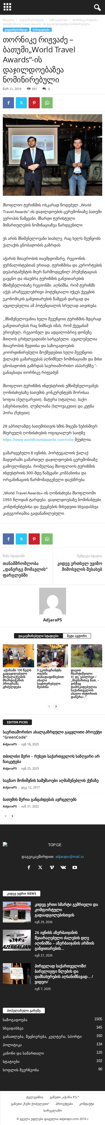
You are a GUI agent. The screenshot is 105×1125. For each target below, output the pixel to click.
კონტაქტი (86, 1104)
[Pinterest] (34, 102)
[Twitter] (21, 102)
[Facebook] (8, 102)
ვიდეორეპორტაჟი (32, 20)
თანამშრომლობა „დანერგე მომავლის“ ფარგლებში (25, 569)
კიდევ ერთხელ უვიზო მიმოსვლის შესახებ (79, 566)
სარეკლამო (52, 1110)
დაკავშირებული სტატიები (38, 636)
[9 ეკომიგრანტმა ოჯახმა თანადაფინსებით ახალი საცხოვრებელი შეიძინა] (52, 655)
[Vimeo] (53, 868)
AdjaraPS (52, 620)
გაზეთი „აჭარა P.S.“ (64, 1097)
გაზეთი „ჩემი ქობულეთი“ (30, 1104)
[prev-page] (49, 706)
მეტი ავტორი (77, 636)
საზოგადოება (58, 20)
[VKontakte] (64, 868)
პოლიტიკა (12, 1045)
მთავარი (8, 20)
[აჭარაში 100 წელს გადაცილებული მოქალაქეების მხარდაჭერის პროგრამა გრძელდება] (18, 655)
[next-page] (56, 706)
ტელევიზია (34, 1097)
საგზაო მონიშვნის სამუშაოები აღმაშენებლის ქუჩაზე (51, 780)
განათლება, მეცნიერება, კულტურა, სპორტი (42, 1036)
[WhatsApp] (47, 102)
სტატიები (11, 1062)
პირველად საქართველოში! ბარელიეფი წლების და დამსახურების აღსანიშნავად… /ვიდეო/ (64, 973)
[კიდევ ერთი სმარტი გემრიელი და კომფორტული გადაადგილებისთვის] (17, 912)
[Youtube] (75, 868)
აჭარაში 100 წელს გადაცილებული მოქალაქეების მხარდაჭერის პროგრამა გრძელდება (17, 678)
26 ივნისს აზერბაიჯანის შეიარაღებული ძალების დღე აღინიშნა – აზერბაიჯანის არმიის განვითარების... (64, 940)
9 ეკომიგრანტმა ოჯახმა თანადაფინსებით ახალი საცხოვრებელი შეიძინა (50, 678)
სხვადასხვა (13, 1028)
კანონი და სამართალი (23, 1053)
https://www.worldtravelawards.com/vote (38, 439)
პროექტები (64, 1104)
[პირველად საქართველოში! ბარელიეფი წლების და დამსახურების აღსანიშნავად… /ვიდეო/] (17, 973)
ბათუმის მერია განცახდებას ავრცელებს (39, 799)
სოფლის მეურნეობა (21, 1070)
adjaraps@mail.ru (69, 857)
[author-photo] (52, 601)
